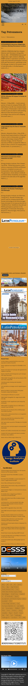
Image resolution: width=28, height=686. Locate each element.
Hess (18, 603)
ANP (8, 584)
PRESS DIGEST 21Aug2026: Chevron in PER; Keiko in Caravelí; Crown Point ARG (13, 406)
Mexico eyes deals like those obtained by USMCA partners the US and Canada (12, 418)
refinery (20, 610)
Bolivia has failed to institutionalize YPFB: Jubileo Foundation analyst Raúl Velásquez (12, 391)
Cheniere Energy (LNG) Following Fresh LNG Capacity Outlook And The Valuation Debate (13, 471)
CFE (14, 584)
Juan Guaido (20, 606)
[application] (14, 663)
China (3, 587)
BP (11, 584)
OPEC (23, 608)
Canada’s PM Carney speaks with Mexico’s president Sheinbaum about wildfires (13, 434)
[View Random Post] (22, 24)
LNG (3, 608)
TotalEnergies (18, 615)
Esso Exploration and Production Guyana (11, 598)
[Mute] (22, 669)
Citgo (7, 587)
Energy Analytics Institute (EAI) (14, 9)
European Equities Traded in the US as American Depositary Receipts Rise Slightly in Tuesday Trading (13, 515)
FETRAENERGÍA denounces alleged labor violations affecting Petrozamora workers (13, 45)
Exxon (24, 598)
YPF (20, 617)
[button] (14, 664)
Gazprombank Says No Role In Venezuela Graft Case (13, 127)
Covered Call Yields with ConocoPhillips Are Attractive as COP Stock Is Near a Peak (13, 536)
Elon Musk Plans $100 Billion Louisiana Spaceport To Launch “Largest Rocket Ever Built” (13, 479)
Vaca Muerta (14, 617)
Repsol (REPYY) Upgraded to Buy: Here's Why (11, 508)
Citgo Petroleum (14, 587)
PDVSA (3, 610)
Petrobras (14, 610)
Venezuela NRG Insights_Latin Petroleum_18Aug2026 (13, 273)
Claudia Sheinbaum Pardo (8, 589)
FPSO (10, 601)
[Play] (3, 669)
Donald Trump (14, 594)
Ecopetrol (22, 594)
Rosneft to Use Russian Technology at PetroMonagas (12, 189)
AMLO (3, 584)
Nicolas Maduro (9, 608)
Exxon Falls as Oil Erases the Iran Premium (11, 483)
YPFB (24, 617)
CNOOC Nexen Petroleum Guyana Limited (11, 591)
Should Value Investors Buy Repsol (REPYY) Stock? (12, 533)
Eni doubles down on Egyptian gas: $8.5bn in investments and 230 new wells (11, 494)
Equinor (17, 596)
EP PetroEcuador (9, 596)
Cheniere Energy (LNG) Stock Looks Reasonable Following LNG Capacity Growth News (12, 519)
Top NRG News (7, 468)
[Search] (25, 24)
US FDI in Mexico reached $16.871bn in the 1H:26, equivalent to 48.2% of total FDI (12, 362)
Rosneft (16, 613)
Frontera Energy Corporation (8, 603)
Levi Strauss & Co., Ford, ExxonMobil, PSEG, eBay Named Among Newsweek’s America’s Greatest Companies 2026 (12, 504)
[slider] (12, 669)
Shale (3, 615)
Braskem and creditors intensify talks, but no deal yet (13, 430)
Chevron (19, 584)
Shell (7, 615)
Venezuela (20, 41)
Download (5, 275)
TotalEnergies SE (5, 617)
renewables (4, 613)
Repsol (10, 613)
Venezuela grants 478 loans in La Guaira (10, 394)
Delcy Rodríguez (5, 594)
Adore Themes (15, 684)
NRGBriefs (17, 608)
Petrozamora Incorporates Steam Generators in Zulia (11, 157)
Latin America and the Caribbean (9, 41)
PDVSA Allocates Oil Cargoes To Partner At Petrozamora (13, 97)
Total (11, 615)
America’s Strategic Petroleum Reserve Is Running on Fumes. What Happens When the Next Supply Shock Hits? (13, 529)
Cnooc (17, 589)
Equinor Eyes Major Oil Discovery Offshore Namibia (13, 544)
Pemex (8, 610)
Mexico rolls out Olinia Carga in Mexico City (11, 437)
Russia (21, 613)
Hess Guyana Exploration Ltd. (8, 606)
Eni (2, 596)
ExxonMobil (4, 601)
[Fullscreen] (25, 669)
